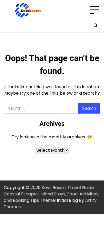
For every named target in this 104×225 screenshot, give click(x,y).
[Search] (95, 25)
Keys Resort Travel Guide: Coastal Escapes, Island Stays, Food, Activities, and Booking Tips (51, 193)
